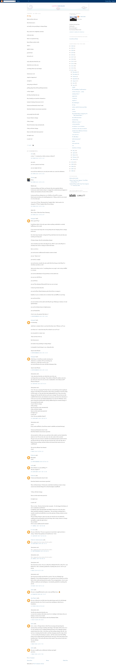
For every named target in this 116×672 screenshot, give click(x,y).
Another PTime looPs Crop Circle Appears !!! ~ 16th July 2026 (79, 184)
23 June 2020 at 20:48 (37, 606)
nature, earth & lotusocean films (79, 107)
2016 (72, 59)
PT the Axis (82, 16)
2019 (72, 52)
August (74, 81)
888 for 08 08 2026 (73, 178)
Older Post (65, 660)
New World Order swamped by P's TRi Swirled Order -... (79, 114)
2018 (72, 55)
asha (32, 153)
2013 (72, 66)
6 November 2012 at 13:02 (39, 316)
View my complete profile (76, 32)
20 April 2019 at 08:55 (38, 558)
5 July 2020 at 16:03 (37, 619)
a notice (74, 111)
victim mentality (76, 124)
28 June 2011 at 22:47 (37, 214)
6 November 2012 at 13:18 (39, 353)
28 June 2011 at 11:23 (37, 158)
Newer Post (29, 660)
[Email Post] (33, 145)
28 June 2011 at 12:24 (37, 173)
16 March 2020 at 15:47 (38, 594)
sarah (32, 465)
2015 (72, 61)
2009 (72, 164)
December (75, 72)
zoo (73, 145)
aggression (74, 96)
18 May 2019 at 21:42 (37, 586)
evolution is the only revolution (79, 128)
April (74, 152)
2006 (72, 171)
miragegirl (33, 218)
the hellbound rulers (76, 117)
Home (47, 660)
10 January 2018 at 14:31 (39, 543)
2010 (72, 162)
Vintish (32, 177)
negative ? (74, 100)
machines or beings (76, 147)
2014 (72, 63)
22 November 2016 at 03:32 (39, 461)
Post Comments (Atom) (38, 663)
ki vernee (33, 529)
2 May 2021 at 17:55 (37, 644)
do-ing (29, 16)
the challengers (75, 102)
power (73, 109)
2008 (72, 166)
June (74, 85)
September (75, 78)
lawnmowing (75, 119)
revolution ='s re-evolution (78, 126)
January (74, 159)
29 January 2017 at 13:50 (39, 471)
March (74, 155)
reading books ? (75, 94)
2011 (72, 70)
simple (73, 87)
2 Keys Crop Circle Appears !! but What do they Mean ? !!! (78, 181)
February (75, 157)
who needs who (75, 143)
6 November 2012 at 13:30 (39, 370)
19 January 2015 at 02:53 (39, 418)
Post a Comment (30, 658)
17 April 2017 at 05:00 (38, 526)
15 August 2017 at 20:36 (38, 536)
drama (73, 141)
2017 (72, 57)
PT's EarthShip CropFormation (79, 89)
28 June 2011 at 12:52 (37, 182)
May (74, 150)
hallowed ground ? (76, 139)
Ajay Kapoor (34, 598)
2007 (72, 168)
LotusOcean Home (73, 39)
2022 (72, 48)
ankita (32, 589)
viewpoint (74, 98)
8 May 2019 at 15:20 (37, 570)
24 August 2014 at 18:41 (38, 383)
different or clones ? (76, 122)
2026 (72, 46)
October (75, 76)
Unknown (33, 455)
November (75, 74)
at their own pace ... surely (78, 91)
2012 (72, 68)
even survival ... (75, 134)
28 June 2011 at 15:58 (37, 206)
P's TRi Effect (75, 136)
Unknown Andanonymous (37, 540)
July (74, 83)
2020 (72, 50)
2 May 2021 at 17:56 (37, 654)
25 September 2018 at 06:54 (40, 551)
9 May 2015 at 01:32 (37, 451)
